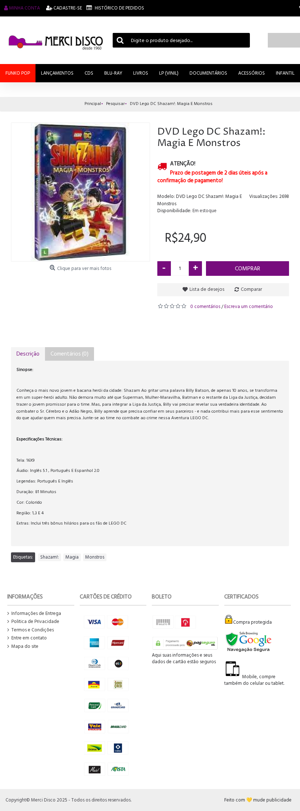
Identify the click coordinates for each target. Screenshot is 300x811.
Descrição (28, 353)
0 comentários (205, 307)
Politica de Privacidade (35, 622)
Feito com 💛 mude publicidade (258, 800)
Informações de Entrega (36, 613)
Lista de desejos (207, 289)
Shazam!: (49, 557)
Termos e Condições (32, 630)
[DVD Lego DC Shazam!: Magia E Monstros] (80, 192)
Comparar (251, 289)
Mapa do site (24, 646)
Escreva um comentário (248, 307)
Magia (72, 557)
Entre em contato (29, 638)
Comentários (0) (69, 353)
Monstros (94, 557)
